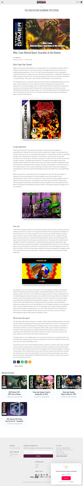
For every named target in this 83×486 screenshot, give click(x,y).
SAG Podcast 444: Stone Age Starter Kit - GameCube (14, 420)
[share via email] (26, 361)
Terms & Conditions (48, 482)
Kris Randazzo (17, 57)
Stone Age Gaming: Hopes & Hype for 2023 (68, 393)
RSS (11, 456)
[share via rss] (29, 361)
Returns (37, 466)
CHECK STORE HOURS (61, 456)
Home (41, 7)
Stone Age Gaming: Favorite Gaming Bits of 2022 (41, 393)
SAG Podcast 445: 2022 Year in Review (14, 393)
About (36, 467)
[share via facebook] (14, 361)
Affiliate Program (14, 454)
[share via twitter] (18, 361)
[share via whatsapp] (22, 361)
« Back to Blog (18, 366)
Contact (37, 464)
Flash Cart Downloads (15, 448)
